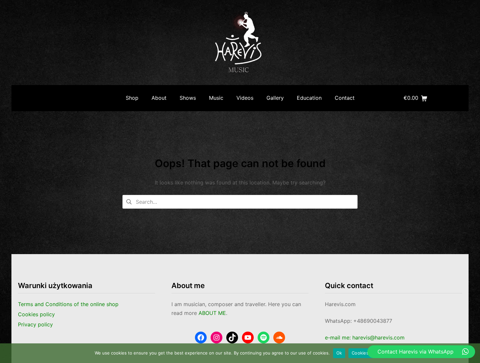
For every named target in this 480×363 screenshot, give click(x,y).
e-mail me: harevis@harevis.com (365, 337)
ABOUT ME (212, 313)
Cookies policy (367, 352)
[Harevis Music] (240, 42)
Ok (339, 352)
